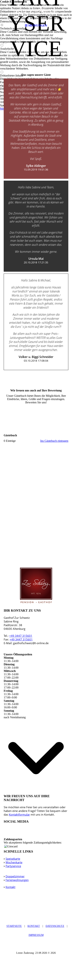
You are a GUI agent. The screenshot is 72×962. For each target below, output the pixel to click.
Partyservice (13, 866)
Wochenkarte (14, 862)
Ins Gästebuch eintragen (54, 440)
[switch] (2, 45)
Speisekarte (13, 858)
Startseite (14, 926)
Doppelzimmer (15, 876)
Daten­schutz (55, 926)
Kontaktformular (19, 814)
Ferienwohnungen (17, 880)
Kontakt (10, 887)
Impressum (36, 935)
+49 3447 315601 (20, 636)
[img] (36, 11)
